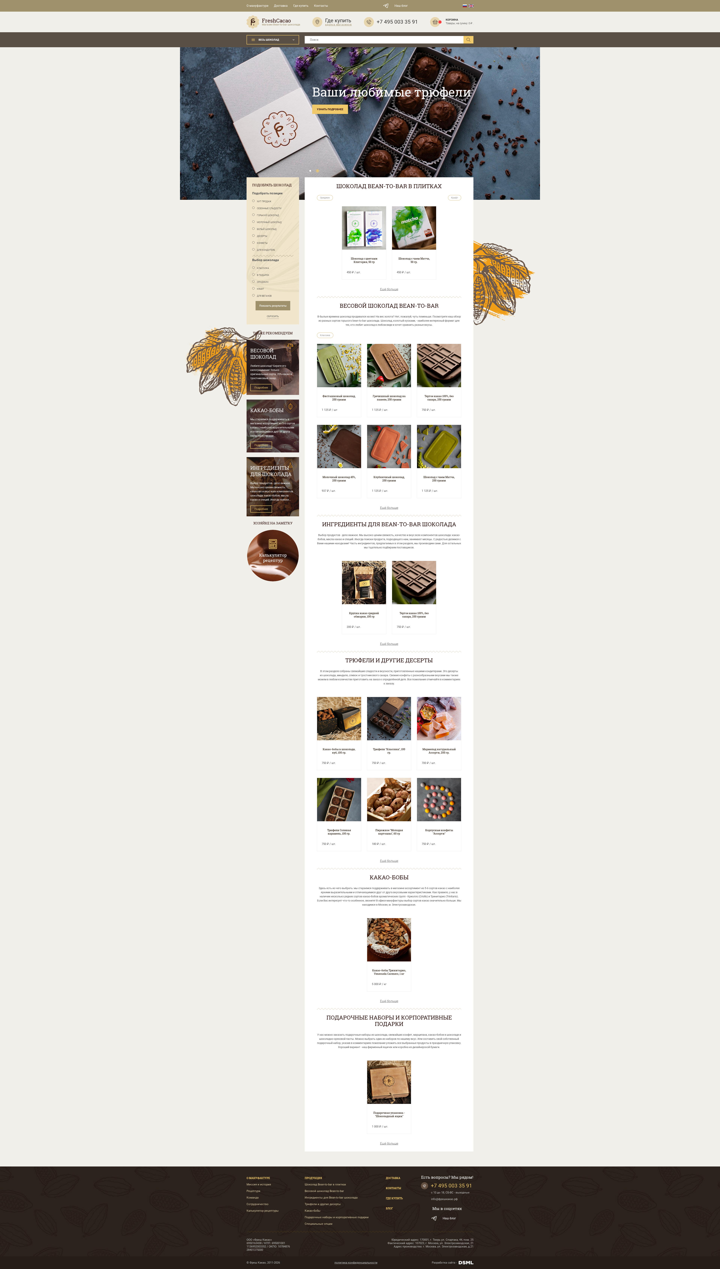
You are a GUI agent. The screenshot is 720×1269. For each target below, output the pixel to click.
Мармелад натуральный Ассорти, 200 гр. (439, 750)
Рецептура (253, 1191)
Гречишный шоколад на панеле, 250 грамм (389, 397)
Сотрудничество (257, 1204)
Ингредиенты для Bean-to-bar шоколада (331, 1197)
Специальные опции (318, 1224)
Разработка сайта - (444, 1262)
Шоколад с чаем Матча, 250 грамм (439, 478)
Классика (325, 335)
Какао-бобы (312, 1210)
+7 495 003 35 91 (451, 1186)
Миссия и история (259, 1184)
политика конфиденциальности (355, 1262)
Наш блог (401, 5)
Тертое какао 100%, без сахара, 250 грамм (439, 397)
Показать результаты (272, 305)
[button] (310, 171)
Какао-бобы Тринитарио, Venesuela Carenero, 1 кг (389, 972)
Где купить (300, 5)
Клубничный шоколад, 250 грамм (389, 478)
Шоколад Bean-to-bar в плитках (325, 1184)
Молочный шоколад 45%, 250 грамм (339, 478)
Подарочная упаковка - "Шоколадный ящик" (389, 1114)
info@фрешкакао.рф (444, 1199)
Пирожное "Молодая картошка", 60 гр (389, 831)
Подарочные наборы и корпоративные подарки (337, 1217)
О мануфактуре (257, 5)
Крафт (454, 197)
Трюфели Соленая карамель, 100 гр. (339, 831)
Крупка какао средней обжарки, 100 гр (364, 614)
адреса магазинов (338, 24)
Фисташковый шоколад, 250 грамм (339, 397)
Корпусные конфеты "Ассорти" (439, 831)
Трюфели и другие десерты (323, 1204)
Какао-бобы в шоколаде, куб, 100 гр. (339, 750)
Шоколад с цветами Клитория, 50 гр (364, 260)
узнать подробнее (330, 109)
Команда (253, 1197)
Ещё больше (389, 289)
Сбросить (273, 316)
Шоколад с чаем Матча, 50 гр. (414, 260)
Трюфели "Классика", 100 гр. (389, 750)
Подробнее (261, 387)
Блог (389, 1208)
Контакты (321, 5)
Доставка (281, 5)
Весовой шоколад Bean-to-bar (324, 1191)
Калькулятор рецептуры (263, 1210)
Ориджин (325, 197)
